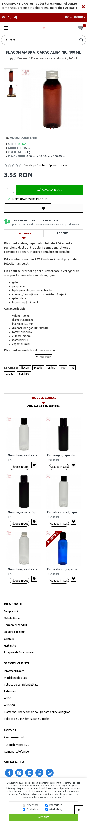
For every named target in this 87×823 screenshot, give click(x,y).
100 (63, 367)
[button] (50, 128)
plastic (38, 367)
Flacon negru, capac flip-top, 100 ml (24, 512)
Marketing (55, 809)
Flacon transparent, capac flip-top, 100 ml (64, 512)
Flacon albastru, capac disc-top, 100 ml (64, 569)
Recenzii (63, 233)
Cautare (22, 58)
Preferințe (55, 805)
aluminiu (23, 373)
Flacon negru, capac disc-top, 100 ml (64, 455)
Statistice (33, 809)
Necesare (33, 805)
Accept (43, 817)
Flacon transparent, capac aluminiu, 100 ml (24, 569)
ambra (51, 367)
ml (72, 367)
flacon (25, 367)
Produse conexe (43, 397)
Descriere (23, 233)
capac (9, 373)
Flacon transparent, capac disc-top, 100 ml (24, 455)
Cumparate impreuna (43, 406)
